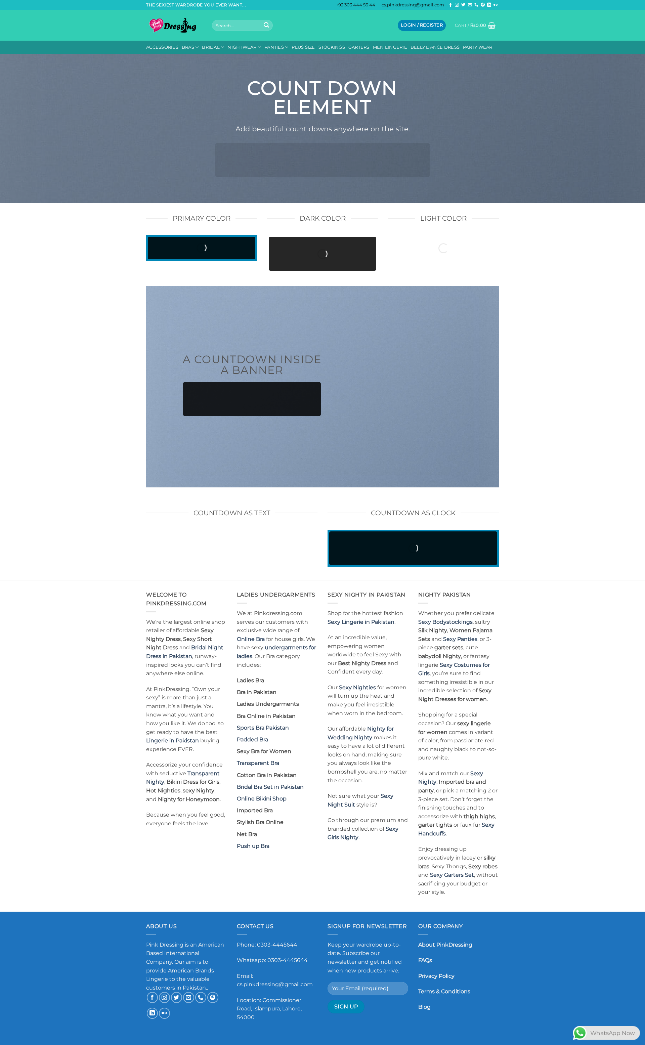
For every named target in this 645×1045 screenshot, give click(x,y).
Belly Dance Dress (435, 47)
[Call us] (476, 5)
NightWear (241, 47)
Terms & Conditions (444, 991)
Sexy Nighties (357, 687)
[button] (422, 25)
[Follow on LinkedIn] (489, 5)
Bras (188, 47)
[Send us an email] (470, 5)
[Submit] (266, 25)
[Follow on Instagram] (457, 5)
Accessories (162, 47)
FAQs (425, 960)
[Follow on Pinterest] (483, 5)
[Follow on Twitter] (463, 5)
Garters (359, 47)
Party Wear (477, 47)
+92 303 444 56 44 (355, 4)
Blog (424, 1007)
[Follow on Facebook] (450, 5)
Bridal (211, 47)
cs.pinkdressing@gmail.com (413, 4)
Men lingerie (390, 47)
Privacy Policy (436, 976)
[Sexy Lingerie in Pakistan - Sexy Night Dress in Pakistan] (174, 25)
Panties (274, 47)
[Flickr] (495, 5)
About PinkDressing (445, 945)
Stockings (331, 47)
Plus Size (303, 47)
